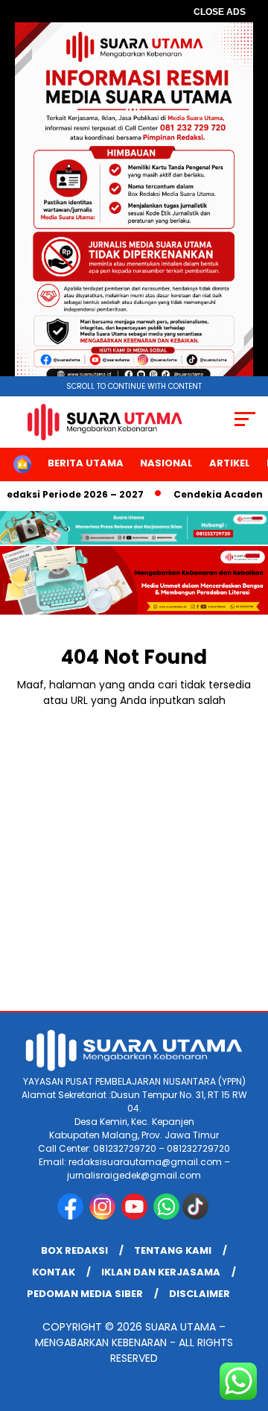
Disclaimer (199, 1294)
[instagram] (103, 1216)
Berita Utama (86, 463)
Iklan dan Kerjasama (160, 1272)
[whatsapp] (166, 1216)
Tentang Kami (172, 1250)
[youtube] (135, 1216)
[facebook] (71, 1216)
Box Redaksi (74, 1250)
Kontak (53, 1272)
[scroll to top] (247, 1324)
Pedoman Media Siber (85, 1294)
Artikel (229, 463)
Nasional (166, 463)
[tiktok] (196, 1216)
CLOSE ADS (220, 11)
